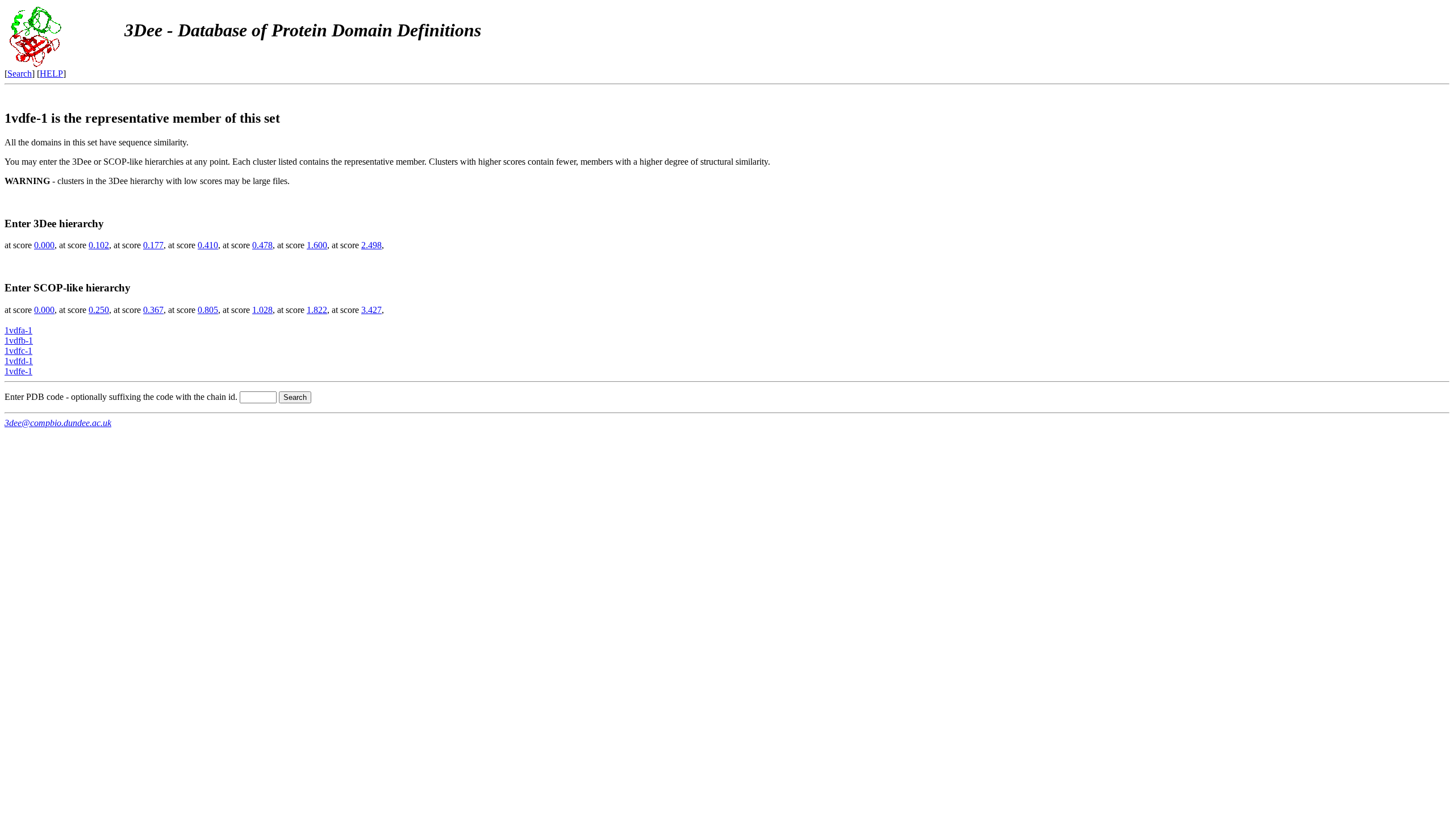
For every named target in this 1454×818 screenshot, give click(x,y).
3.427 (371, 310)
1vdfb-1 (19, 340)
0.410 (208, 245)
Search (19, 73)
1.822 (317, 310)
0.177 (153, 245)
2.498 (371, 245)
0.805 (208, 310)
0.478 (262, 245)
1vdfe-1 (18, 371)
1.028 (262, 310)
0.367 (153, 310)
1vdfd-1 (19, 361)
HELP (51, 73)
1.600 (317, 245)
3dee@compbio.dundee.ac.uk (58, 423)
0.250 (99, 310)
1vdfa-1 (18, 330)
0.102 (99, 245)
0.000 (44, 245)
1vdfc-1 (18, 351)
